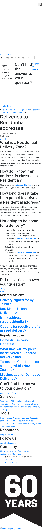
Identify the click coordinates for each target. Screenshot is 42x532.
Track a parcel (6, 418)
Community (17, 454)
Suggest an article (36, 67)
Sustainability (6, 454)
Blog (2, 434)
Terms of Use (10, 459)
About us (4, 451)
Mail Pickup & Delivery (30, 404)
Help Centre (7, 110)
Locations (13, 451)
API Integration (6, 407)
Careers (21, 451)
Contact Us (30, 451)
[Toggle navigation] (1, 2)
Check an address (21, 418)
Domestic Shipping (27, 401)
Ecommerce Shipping (9, 401)
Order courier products (23, 421)
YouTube (4, 443)
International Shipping (9, 404)
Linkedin (12, 443)
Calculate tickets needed (11, 423)
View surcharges (30, 423)
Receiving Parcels (22, 110)
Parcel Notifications (22, 407)
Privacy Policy (11, 462)
